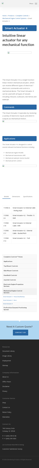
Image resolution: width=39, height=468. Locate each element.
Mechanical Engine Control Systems (14, 18)
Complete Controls (22, 16)
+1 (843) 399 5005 (10, 439)
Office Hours (6, 382)
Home (4, 16)
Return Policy (6, 412)
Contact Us (6, 407)
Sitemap (5, 365)
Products (11, 16)
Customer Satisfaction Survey (12, 449)
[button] (33, 3)
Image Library (7, 356)
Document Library (8, 351)
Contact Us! (20, 332)
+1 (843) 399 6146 (10, 436)
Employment (6, 361)
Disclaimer (5, 386)
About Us (5, 377)
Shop (4, 403)
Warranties (6, 417)
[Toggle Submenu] (33, 261)
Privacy (4, 391)
